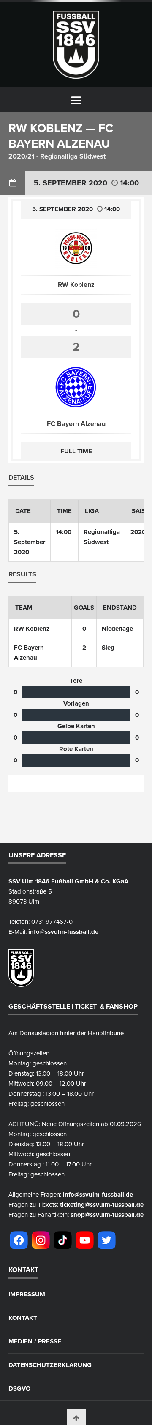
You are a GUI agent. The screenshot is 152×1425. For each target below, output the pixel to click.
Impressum (26, 1294)
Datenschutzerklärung (50, 1365)
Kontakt (22, 1318)
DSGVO (19, 1388)
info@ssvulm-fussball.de (63, 932)
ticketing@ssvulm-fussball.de (102, 1204)
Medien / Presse (34, 1341)
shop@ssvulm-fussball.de (107, 1215)
